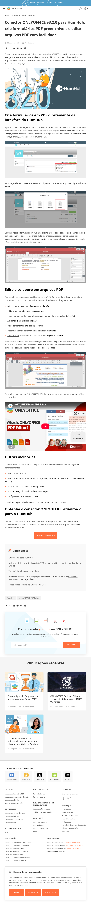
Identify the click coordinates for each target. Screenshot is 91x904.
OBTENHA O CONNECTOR (45, 535)
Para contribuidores (40, 822)
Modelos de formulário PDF (14, 794)
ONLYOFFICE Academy (70, 816)
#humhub (11, 598)
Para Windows (12, 779)
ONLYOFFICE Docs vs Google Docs (17, 845)
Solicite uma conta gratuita (42, 812)
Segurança (66, 790)
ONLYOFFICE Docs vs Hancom (15, 861)
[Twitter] (10, 48)
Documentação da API (25, 579)
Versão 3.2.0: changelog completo (24, 571)
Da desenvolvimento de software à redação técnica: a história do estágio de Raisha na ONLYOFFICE (23, 741)
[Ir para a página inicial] (14, 8)
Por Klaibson (29, 43)
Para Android (54, 779)
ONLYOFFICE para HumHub (21, 557)
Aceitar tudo (51, 892)
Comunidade (66, 810)
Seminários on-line (68, 819)
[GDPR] (69, 798)
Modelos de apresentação (14, 803)
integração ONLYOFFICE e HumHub (53, 54)
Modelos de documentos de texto (17, 797)
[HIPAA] (63, 798)
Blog (7, 15)
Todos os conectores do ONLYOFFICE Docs (27, 584)
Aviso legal (65, 831)
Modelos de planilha (12, 800)
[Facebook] (6, 48)
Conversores (10, 809)
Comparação (10, 838)
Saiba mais (24, 885)
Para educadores (39, 797)
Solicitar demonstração (70, 828)
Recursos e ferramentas (41, 809)
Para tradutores (38, 825)
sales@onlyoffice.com (72, 842)
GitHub (64, 502)
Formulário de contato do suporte (74, 825)
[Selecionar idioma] (86, 8)
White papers (66, 822)
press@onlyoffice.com (74, 848)
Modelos (9, 790)
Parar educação (40, 790)
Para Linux (26, 779)
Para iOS (68, 779)
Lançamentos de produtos (23, 15)
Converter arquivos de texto (15, 813)
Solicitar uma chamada (56, 851)
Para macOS (40, 779)
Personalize (33, 892)
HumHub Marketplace (70, 563)
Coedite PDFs (13, 335)
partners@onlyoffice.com (75, 845)
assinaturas (29, 242)
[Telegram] (21, 48)
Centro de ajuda (67, 813)
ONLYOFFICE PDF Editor (27, 300)
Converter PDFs (10, 822)
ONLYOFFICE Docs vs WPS (14, 854)
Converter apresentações (14, 819)
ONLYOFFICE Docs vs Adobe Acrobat (17, 858)
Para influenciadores (40, 828)
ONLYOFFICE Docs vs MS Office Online (18, 842)
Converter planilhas (11, 816)
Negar (16, 892)
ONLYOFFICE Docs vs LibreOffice (16, 851)
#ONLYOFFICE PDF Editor (29, 598)
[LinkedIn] (13, 48)
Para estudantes (39, 794)
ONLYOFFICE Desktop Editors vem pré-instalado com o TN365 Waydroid (66, 699)
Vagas (35, 831)
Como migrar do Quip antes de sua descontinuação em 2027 (23, 697)
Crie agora (71, 645)
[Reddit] (17, 48)
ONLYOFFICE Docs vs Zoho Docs (16, 848)
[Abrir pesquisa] (80, 8)
